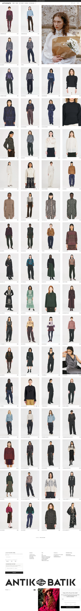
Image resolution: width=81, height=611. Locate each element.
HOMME (16, 3)
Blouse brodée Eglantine (5, 468)
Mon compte (31, 556)
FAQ (42, 554)
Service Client (44, 555)
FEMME (13, 3)
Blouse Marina (44, 468)
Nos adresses (31, 557)
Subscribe (14, 572)
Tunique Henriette (66, 499)
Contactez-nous (31, 554)
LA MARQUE (26, 3)
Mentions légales (44, 559)
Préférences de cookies (45, 560)
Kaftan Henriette (66, 530)
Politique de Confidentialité (46, 557)
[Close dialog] (79, 590)
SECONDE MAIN (31, 3)
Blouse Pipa (2, 499)
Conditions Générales (45, 558)
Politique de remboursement (46, 556)
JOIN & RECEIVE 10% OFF (70, 607)
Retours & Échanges (32, 555)
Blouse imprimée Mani (25, 468)
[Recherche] (35, 3)
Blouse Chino (44, 530)
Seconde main (31, 558)
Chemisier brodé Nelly (67, 468)
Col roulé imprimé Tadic (25, 499)
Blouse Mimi (2, 530)
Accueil (37, 537)
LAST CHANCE (21, 3)
